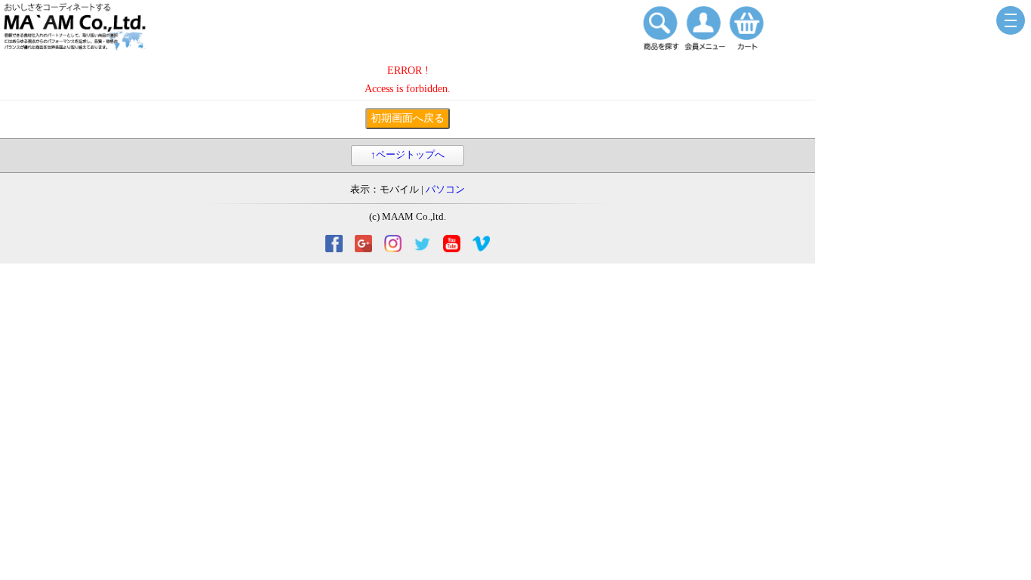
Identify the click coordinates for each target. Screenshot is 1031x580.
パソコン (445, 189)
